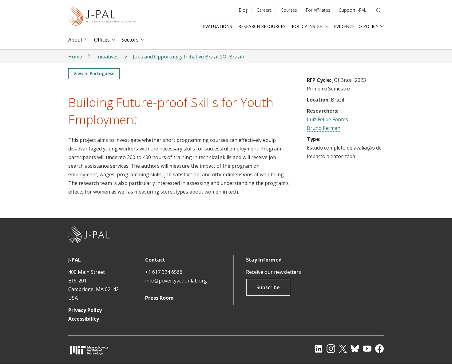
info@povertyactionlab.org (176, 280)
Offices (102, 40)
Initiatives (107, 56)
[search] (379, 10)
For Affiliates (318, 10)
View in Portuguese (93, 73)
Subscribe (268, 287)
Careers (264, 10)
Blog (243, 10)
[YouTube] (367, 348)
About (75, 40)
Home (75, 56)
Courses (289, 10)
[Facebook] (379, 348)
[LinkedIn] (318, 348)
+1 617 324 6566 (163, 272)
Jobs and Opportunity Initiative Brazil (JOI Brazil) (188, 56)
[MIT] (89, 350)
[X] (343, 349)
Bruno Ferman (323, 128)
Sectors (130, 40)
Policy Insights (310, 26)
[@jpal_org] (331, 348)
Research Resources (262, 26)
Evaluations (217, 26)
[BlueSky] (355, 348)
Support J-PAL (352, 10)
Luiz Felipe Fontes (327, 119)
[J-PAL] (102, 17)
